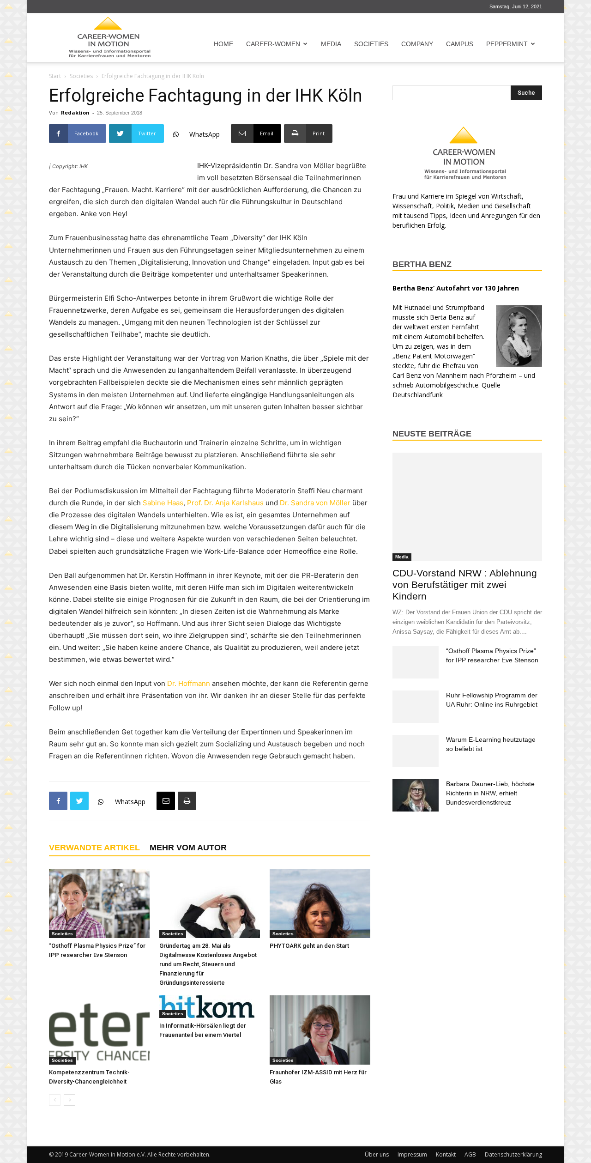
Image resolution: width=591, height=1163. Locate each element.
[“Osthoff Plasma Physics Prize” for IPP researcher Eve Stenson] (99, 903)
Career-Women (273, 44)
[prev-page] (54, 1100)
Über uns (377, 1154)
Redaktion (75, 112)
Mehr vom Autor (188, 847)
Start (55, 76)
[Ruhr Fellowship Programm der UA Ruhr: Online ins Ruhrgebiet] (415, 707)
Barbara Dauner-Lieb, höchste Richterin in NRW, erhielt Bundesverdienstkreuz (490, 793)
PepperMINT (507, 44)
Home (223, 44)
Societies (371, 44)
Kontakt (446, 1154)
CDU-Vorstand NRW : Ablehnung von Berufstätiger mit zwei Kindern (464, 584)
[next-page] (69, 1100)
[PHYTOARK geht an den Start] (320, 903)
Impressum (412, 1154)
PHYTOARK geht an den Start (309, 945)
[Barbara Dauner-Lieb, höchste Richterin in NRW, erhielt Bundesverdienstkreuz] (415, 795)
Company (417, 44)
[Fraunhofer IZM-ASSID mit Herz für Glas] (320, 1030)
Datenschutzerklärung (513, 1154)
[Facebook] (58, 801)
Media (331, 44)
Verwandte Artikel (94, 847)
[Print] (187, 801)
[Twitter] (79, 801)
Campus (459, 44)
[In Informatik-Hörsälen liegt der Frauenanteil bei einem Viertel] (209, 1006)
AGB (470, 1154)
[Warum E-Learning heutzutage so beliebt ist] (415, 751)
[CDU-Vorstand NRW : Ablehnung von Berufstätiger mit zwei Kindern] (467, 507)
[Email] (166, 801)
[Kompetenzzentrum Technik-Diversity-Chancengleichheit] (99, 1030)
